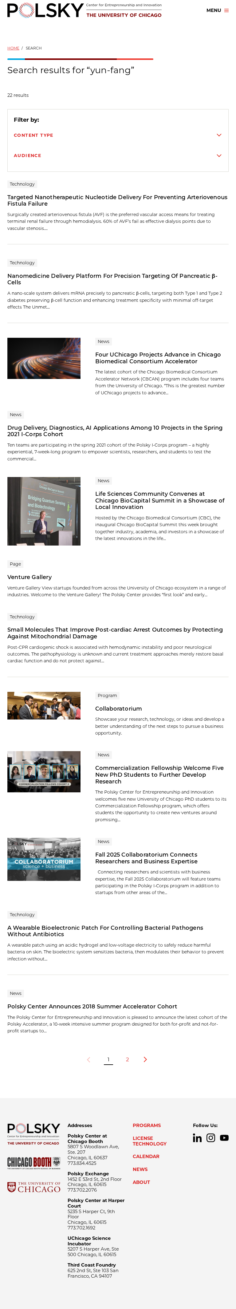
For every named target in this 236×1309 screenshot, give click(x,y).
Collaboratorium (118, 708)
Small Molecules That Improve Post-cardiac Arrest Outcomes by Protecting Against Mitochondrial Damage (115, 633)
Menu (213, 10)
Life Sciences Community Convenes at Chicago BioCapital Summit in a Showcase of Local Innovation (160, 501)
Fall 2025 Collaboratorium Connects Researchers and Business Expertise (146, 858)
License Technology (150, 1141)
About (141, 1182)
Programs (147, 1125)
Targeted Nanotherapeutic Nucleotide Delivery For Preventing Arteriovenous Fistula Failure (117, 200)
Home (13, 48)
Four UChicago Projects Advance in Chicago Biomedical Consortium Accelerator (158, 358)
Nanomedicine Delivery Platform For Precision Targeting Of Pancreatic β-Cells (112, 279)
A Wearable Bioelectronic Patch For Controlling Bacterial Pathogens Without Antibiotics (105, 931)
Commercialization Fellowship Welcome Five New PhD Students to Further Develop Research (159, 775)
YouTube (224, 1138)
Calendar (146, 1156)
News (140, 1169)
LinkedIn (197, 1138)
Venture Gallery (29, 577)
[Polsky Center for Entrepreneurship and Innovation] (84, 10)
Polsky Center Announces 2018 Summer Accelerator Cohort (92, 1006)
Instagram (210, 1138)
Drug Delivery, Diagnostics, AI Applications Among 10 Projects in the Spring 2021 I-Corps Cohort (115, 431)
